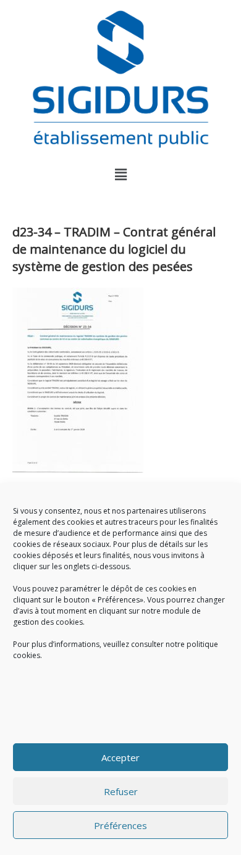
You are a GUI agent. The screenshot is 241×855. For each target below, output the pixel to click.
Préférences (120, 825)
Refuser (121, 791)
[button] (120, 174)
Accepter (120, 757)
